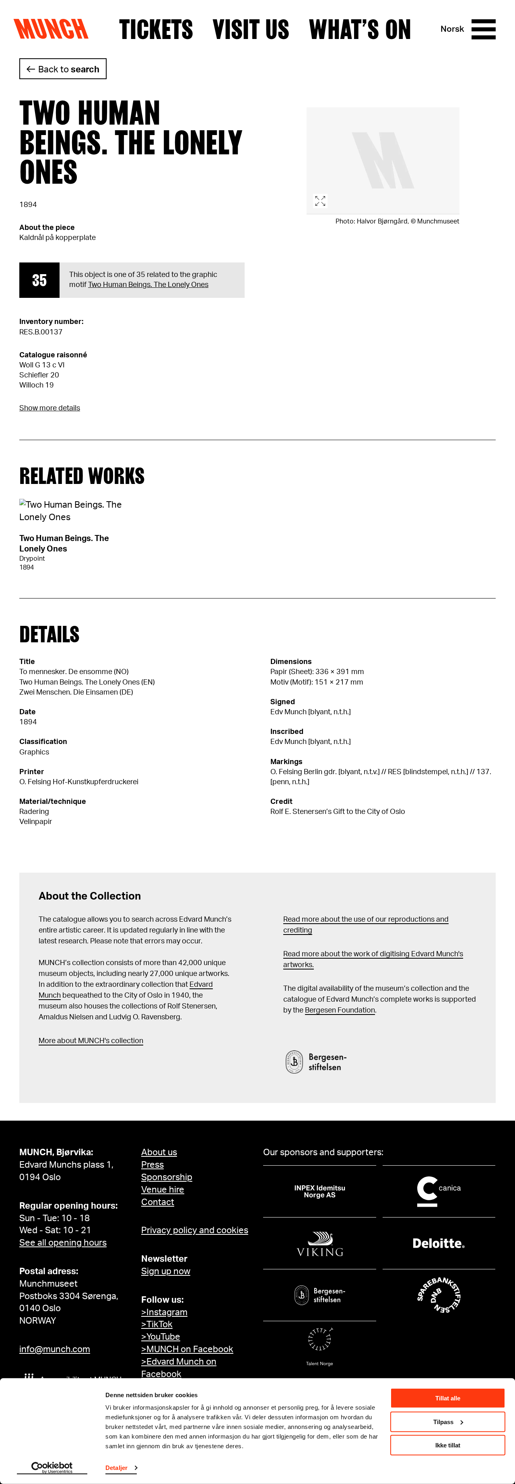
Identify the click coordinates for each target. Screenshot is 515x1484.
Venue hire (162, 1189)
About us (159, 1152)
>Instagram (164, 1312)
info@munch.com (54, 1349)
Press (152, 1164)
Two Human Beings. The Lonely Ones (148, 285)
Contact (157, 1202)
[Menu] (484, 29)
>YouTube (160, 1336)
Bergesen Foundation (340, 1010)
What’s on (360, 29)
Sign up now (165, 1271)
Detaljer (116, 1467)
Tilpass (443, 1421)
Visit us (250, 29)
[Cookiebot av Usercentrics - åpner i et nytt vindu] (52, 1468)
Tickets (156, 29)
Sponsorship (166, 1177)
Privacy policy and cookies (194, 1230)
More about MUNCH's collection (91, 1041)
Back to (68, 69)
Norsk (452, 29)
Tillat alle (447, 1398)
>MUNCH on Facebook (187, 1349)
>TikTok (157, 1324)
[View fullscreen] (383, 161)
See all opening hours (63, 1242)
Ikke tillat (447, 1445)
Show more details (49, 408)
